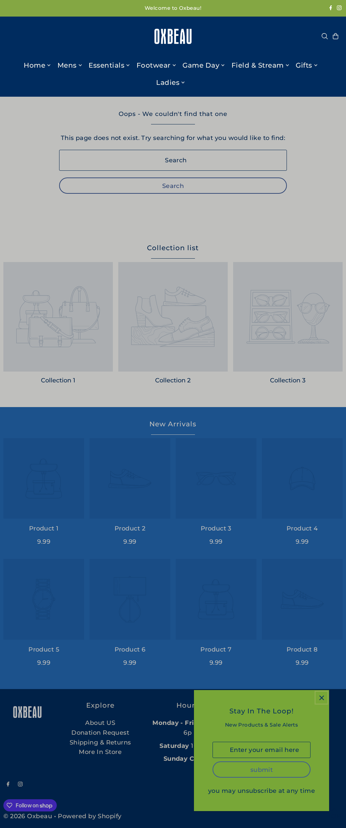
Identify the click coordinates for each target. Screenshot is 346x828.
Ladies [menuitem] (167, 82)
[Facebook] (330, 8)
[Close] (321, 698)
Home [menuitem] (34, 65)
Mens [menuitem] (67, 65)
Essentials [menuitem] (106, 65)
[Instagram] (339, 8)
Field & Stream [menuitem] (257, 65)
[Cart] (335, 36)
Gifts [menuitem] (304, 65)
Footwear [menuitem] (154, 65)
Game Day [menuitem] (200, 65)
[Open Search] (325, 36)
